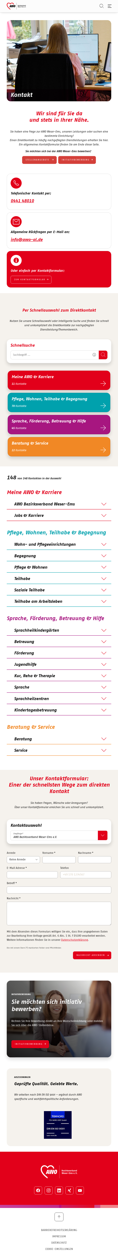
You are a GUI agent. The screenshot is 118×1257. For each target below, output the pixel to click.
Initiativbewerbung (76, 160)
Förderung (24, 653)
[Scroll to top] (59, 1217)
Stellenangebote (38, 160)
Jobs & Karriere (28, 516)
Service (20, 750)
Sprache (21, 687)
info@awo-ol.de (27, 240)
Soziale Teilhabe (29, 590)
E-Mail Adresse (17, 868)
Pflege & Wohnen (30, 567)
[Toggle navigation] (109, 6)
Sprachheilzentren (31, 699)
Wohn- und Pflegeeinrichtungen (44, 544)
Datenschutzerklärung (74, 940)
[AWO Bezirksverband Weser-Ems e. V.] (16, 6)
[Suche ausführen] (103, 354)
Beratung (23, 739)
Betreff (12, 883)
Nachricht (13, 898)
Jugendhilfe (25, 665)
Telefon (64, 868)
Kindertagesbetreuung (35, 710)
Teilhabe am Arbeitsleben (38, 602)
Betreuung (24, 642)
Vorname (48, 853)
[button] (94, 354)
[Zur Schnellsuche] (100, 6)
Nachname (85, 853)
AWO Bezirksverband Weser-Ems (44, 504)
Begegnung (25, 556)
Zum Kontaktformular (29, 280)
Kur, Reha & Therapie (34, 676)
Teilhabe (22, 579)
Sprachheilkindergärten (36, 630)
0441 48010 (22, 201)
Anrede (11, 853)
